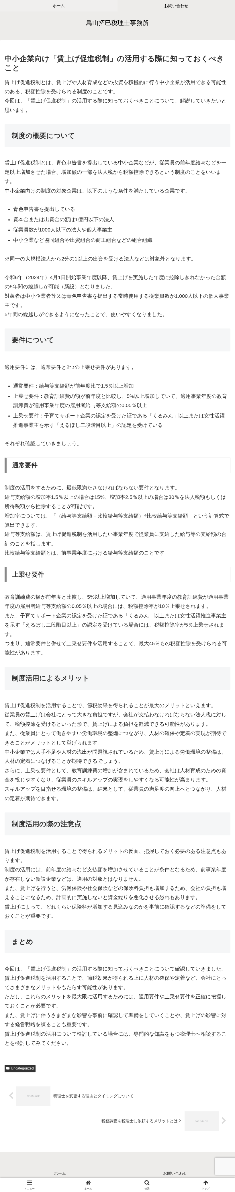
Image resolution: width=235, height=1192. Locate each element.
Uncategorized (22, 1068)
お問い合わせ (175, 1173)
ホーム (60, 1173)
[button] (217, 901)
